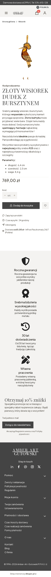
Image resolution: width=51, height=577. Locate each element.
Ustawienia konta (14, 508)
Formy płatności (13, 530)
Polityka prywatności (15, 486)
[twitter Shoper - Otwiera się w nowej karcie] (39, 467)
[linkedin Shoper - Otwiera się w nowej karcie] (12, 467)
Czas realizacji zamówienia (18, 526)
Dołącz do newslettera (17, 424)
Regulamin (10, 490)
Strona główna (8, 22)
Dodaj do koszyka (23, 205)
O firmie (9, 552)
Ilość (4, 190)
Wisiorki (21, 22)
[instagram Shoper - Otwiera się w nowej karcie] (32, 467)
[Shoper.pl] (46, 564)
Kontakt (9, 544)
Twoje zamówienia (14, 504)
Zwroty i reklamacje (15, 482)
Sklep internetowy (22, 574)
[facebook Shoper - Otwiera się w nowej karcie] (18, 467)
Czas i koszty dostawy (16, 522)
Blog (7, 548)
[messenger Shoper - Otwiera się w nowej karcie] (25, 467)
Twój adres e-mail (10, 418)
